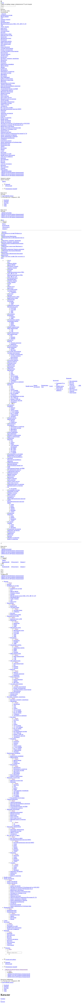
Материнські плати (18, 630)
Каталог (9, 584)
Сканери (15, 865)
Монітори (16, 785)
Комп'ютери (13, 606)
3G (14, 823)
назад (10, 949)
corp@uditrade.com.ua (7, 195)
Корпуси (15, 672)
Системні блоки (17, 610)
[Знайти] (2, 8)
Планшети (16, 741)
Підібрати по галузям (16, 588)
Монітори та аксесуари (16, 780)
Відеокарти (16, 640)
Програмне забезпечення (17, 829)
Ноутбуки (16, 720)
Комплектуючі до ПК (16, 619)
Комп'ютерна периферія (16, 756)
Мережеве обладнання (16, 812)
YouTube (6, 203)
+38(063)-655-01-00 (12, 175)
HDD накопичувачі (18, 656)
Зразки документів (12, 881)
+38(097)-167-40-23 (12, 174)
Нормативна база (11, 910)
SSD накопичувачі (18, 663)
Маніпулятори (17, 760)
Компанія (9, 933)
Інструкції (10, 924)
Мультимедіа (16, 767)
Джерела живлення (15, 802)
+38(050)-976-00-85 (6, 171)
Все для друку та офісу (16, 838)
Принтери (16, 855)
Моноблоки (16, 704)
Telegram (6, 201)
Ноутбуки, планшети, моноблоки (19, 699)
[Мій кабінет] (1, 568)
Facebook (6, 200)
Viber (5, 204)
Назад (10, 583)
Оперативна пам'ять (18, 647)
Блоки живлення (18, 679)
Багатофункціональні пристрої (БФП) (23, 842)
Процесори (16, 623)
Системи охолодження (19, 686)
